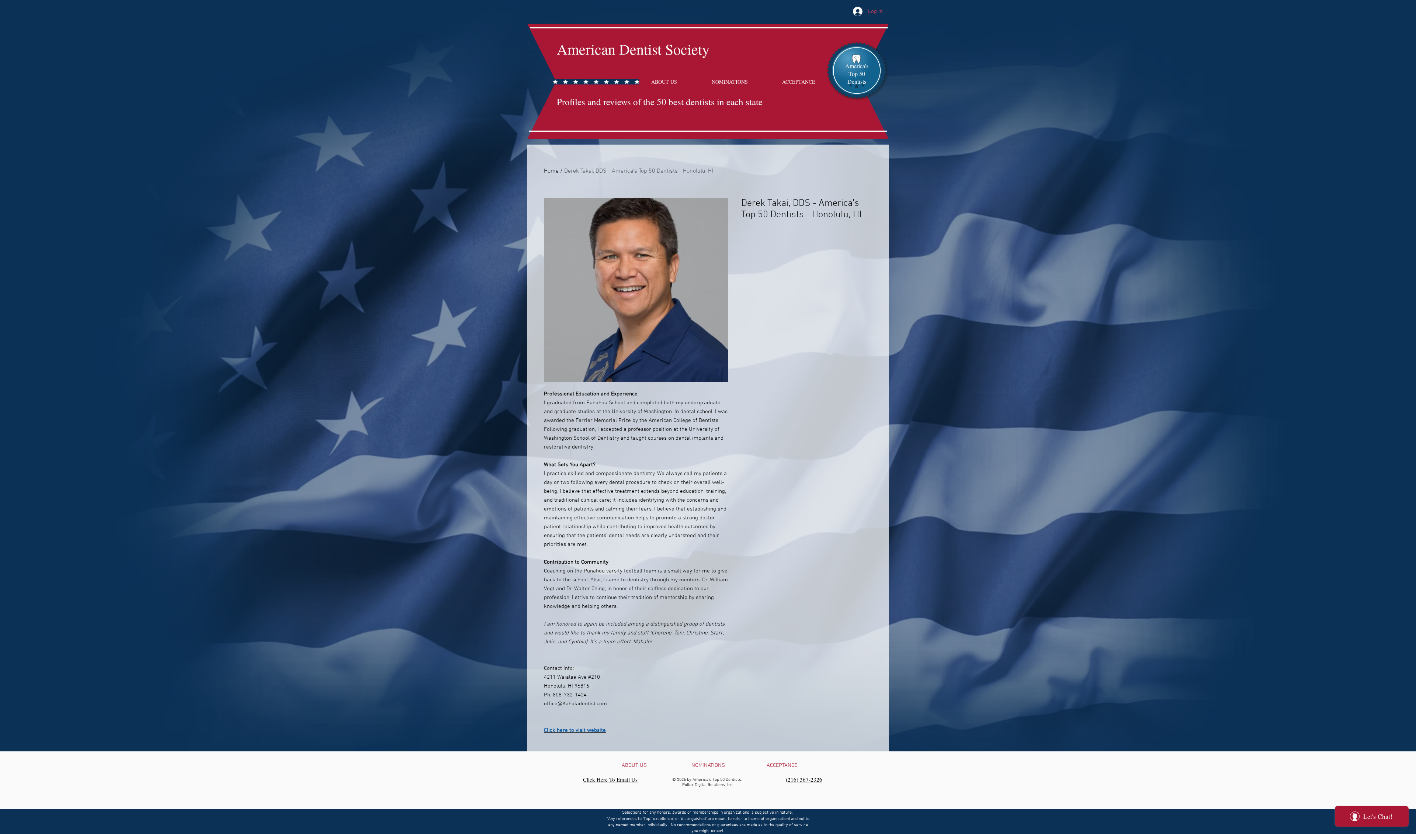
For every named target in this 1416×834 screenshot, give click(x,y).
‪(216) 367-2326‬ (804, 779)
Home (551, 171)
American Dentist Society (633, 49)
